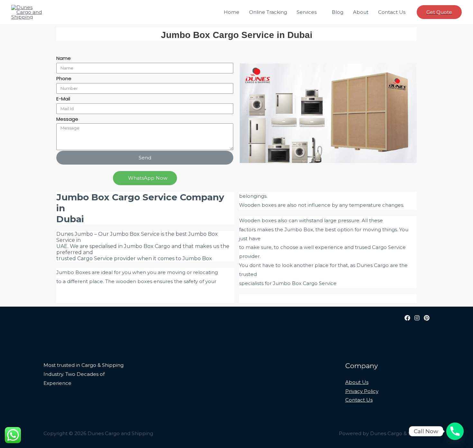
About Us (356, 382)
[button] (145, 178)
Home (231, 12)
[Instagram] (417, 318)
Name (63, 58)
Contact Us (391, 12)
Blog (337, 12)
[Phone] (455, 431)
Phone (63, 78)
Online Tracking (268, 12)
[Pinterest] (427, 318)
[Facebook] (407, 318)
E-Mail (63, 98)
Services (307, 12)
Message (67, 119)
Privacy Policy (361, 391)
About (360, 12)
